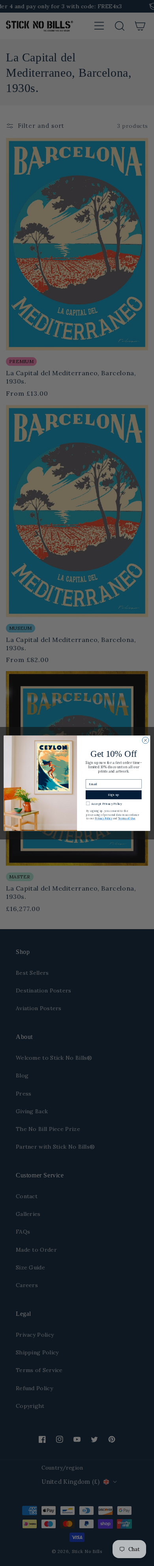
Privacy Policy (103, 818)
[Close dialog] (145, 740)
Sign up (113, 795)
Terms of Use (126, 818)
